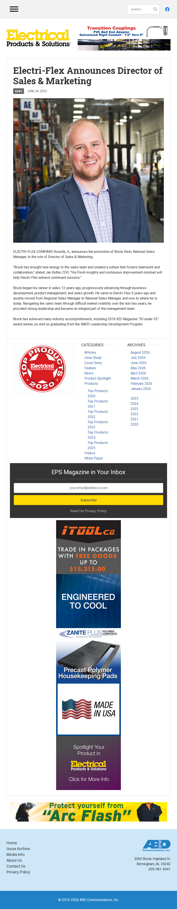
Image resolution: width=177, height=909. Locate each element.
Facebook (167, 9)
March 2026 (140, 378)
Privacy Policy (18, 872)
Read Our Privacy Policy (88, 511)
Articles (90, 352)
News (18, 91)
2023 (134, 409)
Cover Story (93, 363)
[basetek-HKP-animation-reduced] (88, 655)
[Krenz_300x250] (88, 601)
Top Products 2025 (98, 445)
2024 (134, 404)
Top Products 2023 (98, 424)
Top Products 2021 (98, 404)
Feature (90, 368)
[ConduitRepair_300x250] (42, 369)
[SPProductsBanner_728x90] (124, 31)
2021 (134, 419)
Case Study (93, 358)
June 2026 (139, 363)
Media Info (15, 854)
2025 (134, 398)
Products (91, 384)
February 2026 (141, 384)
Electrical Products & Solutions (38, 38)
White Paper (93, 458)
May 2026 (138, 368)
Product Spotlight (97, 378)
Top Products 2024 (98, 435)
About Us (14, 860)
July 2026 (138, 358)
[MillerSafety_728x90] (88, 812)
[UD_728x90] (124, 45)
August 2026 (140, 352)
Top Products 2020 (98, 393)
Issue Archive (18, 848)
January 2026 (141, 389)
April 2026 (138, 373)
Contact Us (15, 866)
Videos (89, 453)
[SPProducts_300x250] (88, 709)
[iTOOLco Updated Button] (88, 547)
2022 (134, 414)
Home (11, 843)
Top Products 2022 (98, 414)
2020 (134, 424)
